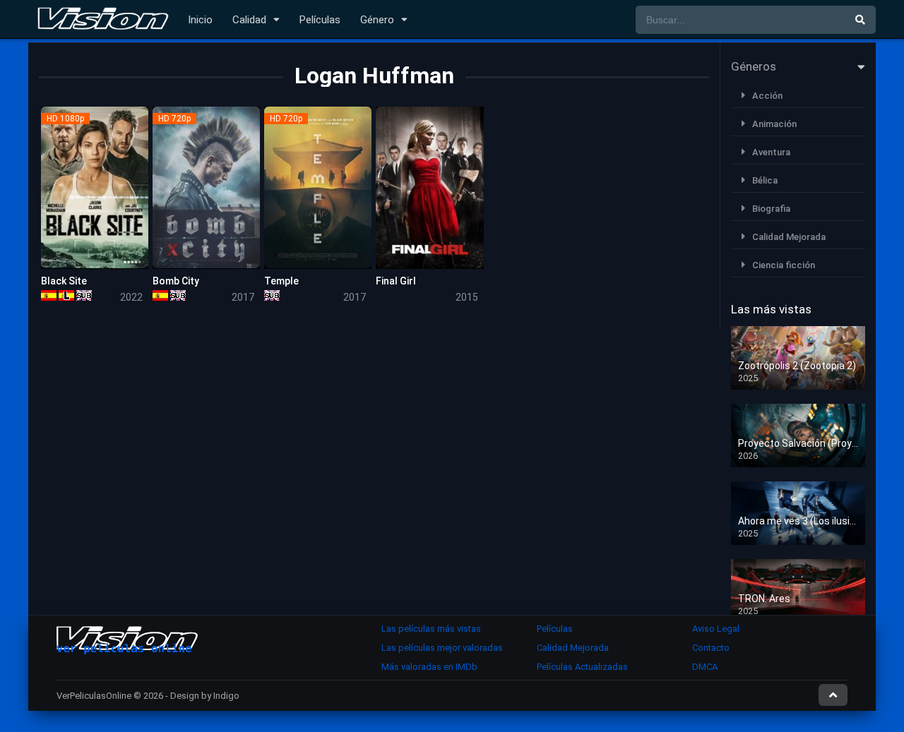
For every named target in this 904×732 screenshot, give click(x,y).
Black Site (64, 281)
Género (377, 19)
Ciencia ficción (783, 265)
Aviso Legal (715, 628)
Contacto (711, 647)
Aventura (771, 152)
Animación (774, 124)
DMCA (705, 666)
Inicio (200, 19)
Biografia (771, 208)
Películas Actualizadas (582, 666)
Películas (319, 19)
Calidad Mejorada (789, 237)
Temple (281, 281)
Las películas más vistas (431, 628)
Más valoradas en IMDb (429, 666)
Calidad (249, 19)
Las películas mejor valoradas (442, 647)
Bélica (765, 180)
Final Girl (396, 281)
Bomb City (176, 281)
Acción (767, 95)
